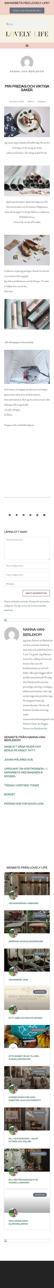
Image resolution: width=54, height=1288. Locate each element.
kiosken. (20, 152)
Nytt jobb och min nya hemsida (25, 1018)
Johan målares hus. (18, 759)
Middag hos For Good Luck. (24, 803)
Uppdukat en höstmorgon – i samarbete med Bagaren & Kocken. (25, 772)
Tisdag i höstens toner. (21, 785)
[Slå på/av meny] (27, 45)
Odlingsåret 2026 (18, 980)
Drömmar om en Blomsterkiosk (26, 941)
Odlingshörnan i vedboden (23, 903)
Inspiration (42, 101)
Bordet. (10, 794)
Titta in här (18, 222)
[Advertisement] (27, 464)
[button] (9, 515)
